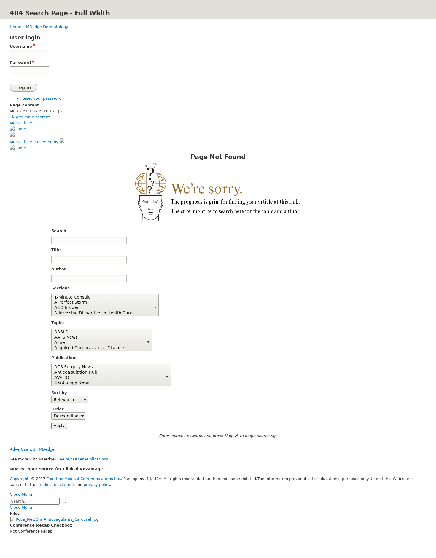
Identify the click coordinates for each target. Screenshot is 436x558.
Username (21, 46)
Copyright (19, 478)
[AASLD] (99, 332)
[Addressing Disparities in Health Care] (103, 313)
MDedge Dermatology (47, 27)
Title (56, 250)
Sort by (59, 392)
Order (57, 409)
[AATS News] (99, 337)
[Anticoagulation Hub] (109, 372)
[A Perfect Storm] (103, 302)
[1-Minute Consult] (103, 297)
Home (15, 27)
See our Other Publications (82, 459)
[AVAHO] (109, 377)
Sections (60, 288)
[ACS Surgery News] (109, 367)
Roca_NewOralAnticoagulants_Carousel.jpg (57, 519)
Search (58, 231)
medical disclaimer (55, 484)
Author (58, 269)
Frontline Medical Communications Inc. (84, 478)
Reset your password (41, 98)
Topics (58, 323)
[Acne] (99, 342)
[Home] (18, 129)
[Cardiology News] (109, 382)
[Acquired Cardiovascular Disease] (99, 348)
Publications (64, 357)
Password (20, 62)
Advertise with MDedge (32, 449)
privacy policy (97, 484)
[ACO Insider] (103, 307)
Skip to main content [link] (30, 117)
